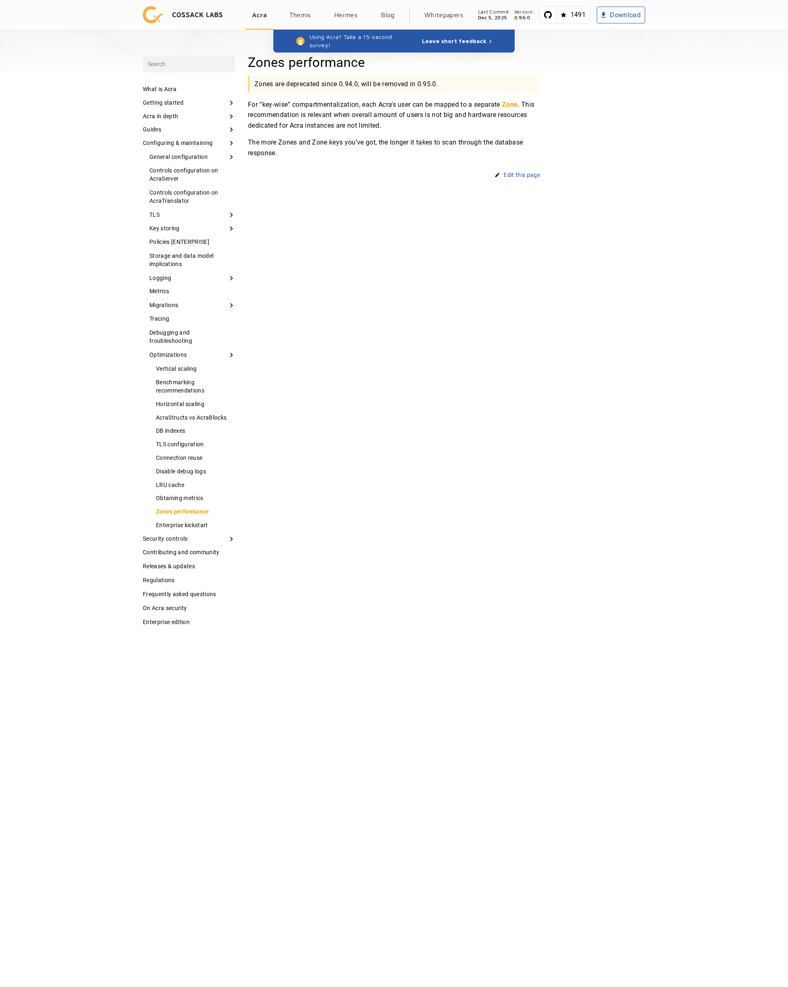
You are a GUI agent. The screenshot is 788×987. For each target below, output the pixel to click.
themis (300, 14)
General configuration (178, 157)
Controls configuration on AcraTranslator (183, 196)
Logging (160, 278)
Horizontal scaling (180, 404)
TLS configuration (180, 444)
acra (259, 14)
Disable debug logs (181, 471)
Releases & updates (169, 566)
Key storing (164, 228)
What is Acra (159, 89)
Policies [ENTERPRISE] (179, 242)
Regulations (159, 580)
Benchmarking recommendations (180, 386)
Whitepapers (444, 14)
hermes (345, 14)
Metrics (159, 291)
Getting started (163, 102)
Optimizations (168, 354)
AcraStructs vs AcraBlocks (191, 417)
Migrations (163, 305)
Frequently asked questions (179, 594)
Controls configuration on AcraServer (183, 174)
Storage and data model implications (181, 259)
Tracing (159, 318)
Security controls (165, 538)
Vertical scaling (176, 368)
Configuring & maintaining (178, 143)
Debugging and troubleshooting (170, 336)
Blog (387, 14)
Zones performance (182, 511)
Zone (510, 104)
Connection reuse (179, 457)
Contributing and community (181, 552)
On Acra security (165, 608)
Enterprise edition (166, 622)
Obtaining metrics (180, 498)
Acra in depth (160, 116)
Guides (152, 129)
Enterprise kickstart (182, 525)
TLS (154, 214)
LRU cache (170, 485)
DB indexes (170, 430)
